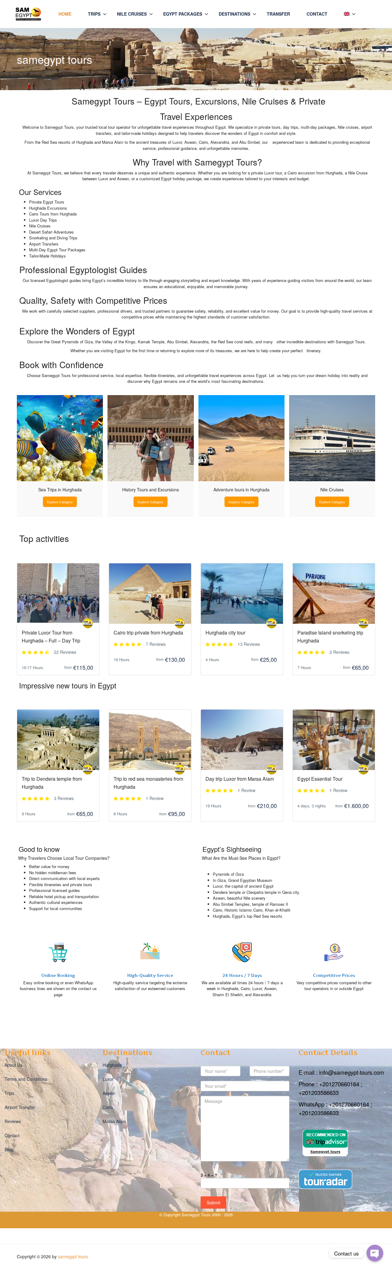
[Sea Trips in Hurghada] (60, 438)
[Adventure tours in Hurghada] (241, 438)
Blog (9, 1149)
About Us (13, 1065)
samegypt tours (73, 1256)
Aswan (109, 1093)
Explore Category (60, 501)
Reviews (13, 1121)
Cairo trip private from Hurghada (148, 632)
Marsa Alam (114, 1121)
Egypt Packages (182, 14)
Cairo (108, 1107)
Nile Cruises (132, 14)
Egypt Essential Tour (319, 778)
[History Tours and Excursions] (150, 438)
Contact (317, 14)
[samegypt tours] (87, 623)
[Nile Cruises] (332, 438)
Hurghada (112, 1065)
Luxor (108, 1079)
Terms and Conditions (26, 1079)
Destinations (234, 14)
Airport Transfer (20, 1107)
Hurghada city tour (225, 632)
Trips (94, 14)
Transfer (278, 14)
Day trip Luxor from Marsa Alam (239, 778)
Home (64, 14)
